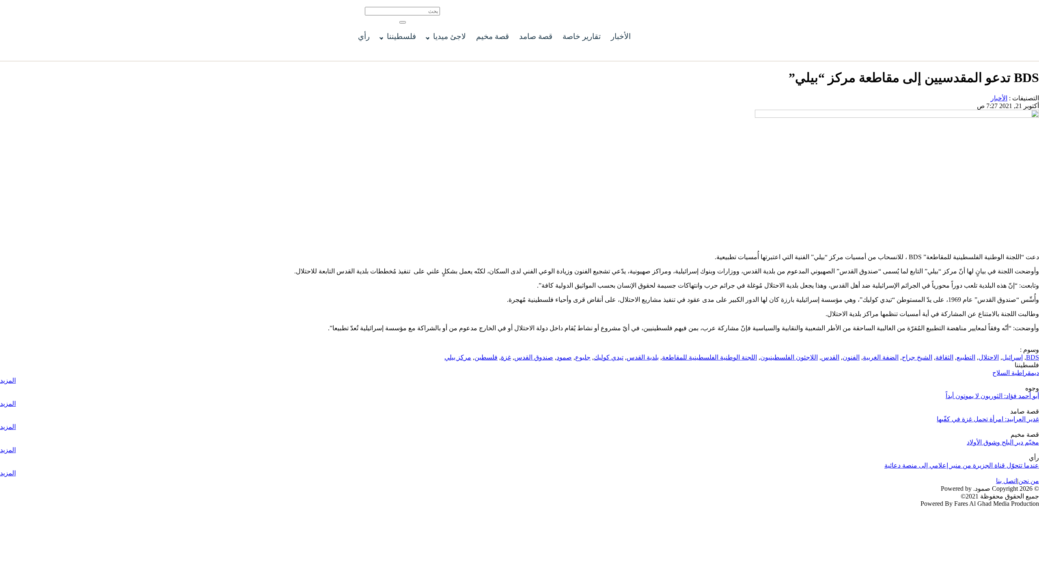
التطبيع (966, 357)
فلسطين (486, 357)
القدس (830, 357)
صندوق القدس (533, 357)
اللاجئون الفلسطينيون (789, 357)
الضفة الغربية (881, 357)
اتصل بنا (1006, 480)
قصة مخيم (492, 36)
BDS (1032, 357)
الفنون (851, 357)
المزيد (8, 380)
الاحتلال (989, 357)
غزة (506, 357)
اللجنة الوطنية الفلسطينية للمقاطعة (709, 357)
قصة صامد (535, 36)
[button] (402, 22)
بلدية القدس (643, 357)
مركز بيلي (457, 357)
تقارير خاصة (582, 36)
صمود (564, 357)
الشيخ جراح (917, 357)
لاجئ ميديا (449, 36)
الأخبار (621, 36)
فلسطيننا (401, 36)
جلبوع (583, 357)
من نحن (1028, 480)
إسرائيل (1012, 357)
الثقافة (944, 357)
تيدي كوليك (608, 357)
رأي (364, 36)
